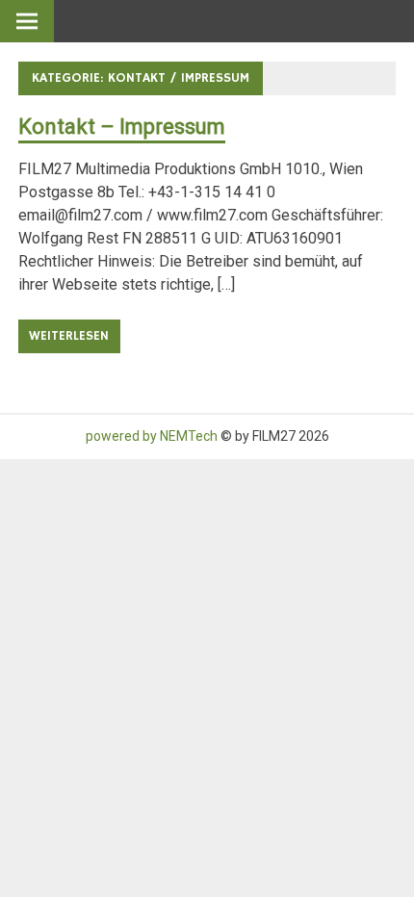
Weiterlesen (69, 336)
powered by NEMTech (152, 436)
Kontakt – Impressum (121, 127)
